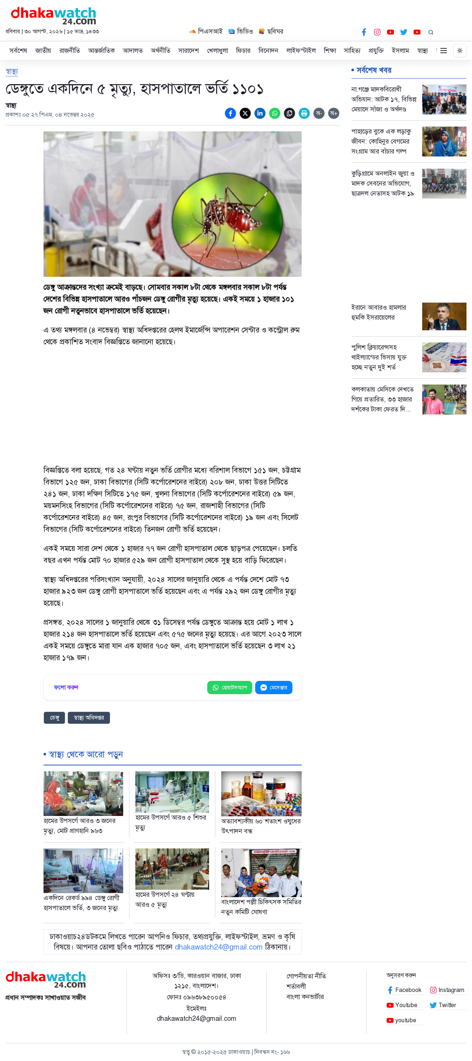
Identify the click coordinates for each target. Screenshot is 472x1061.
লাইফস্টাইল (301, 50)
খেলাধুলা (217, 50)
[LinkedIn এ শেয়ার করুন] (260, 113)
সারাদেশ (188, 50)
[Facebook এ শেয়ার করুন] (230, 113)
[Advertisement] (173, 406)
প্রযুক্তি (376, 50)
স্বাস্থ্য (422, 50)
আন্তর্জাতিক (101, 50)
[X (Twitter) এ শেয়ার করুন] (245, 113)
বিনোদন (268, 50)
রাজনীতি (69, 50)
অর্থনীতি (160, 50)
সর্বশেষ (18, 50)
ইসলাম (400, 50)
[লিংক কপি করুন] (289, 113)
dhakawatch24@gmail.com (219, 947)
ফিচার (243, 50)
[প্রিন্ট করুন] (304, 113)
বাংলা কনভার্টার (305, 996)
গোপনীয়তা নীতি (306, 976)
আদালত (133, 50)
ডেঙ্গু (54, 717)
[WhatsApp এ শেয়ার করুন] (275, 113)
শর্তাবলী (296, 986)
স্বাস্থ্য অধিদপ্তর (89, 717)
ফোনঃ (197, 997)
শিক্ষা (330, 50)
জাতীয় (43, 50)
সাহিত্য (352, 50)
